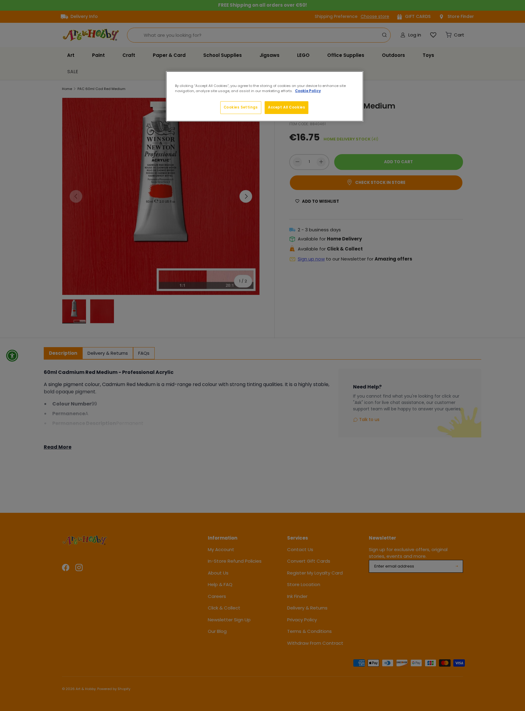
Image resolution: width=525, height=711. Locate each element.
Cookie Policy (308, 90)
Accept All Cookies (286, 107)
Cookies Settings (241, 107)
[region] (264, 96)
